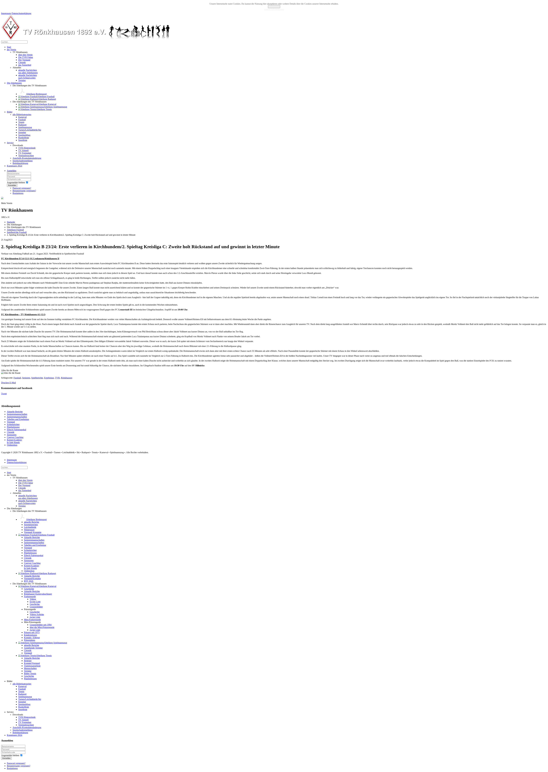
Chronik (22, 62)
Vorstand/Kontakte (32, 578)
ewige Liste (35, 617)
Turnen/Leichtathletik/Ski (29, 130)
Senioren (26, 378)
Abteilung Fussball (15, 230)
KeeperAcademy (14, 441)
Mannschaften (30, 668)
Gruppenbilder (36, 607)
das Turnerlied (24, 65)
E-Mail (13, 382)
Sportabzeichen (31, 524)
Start (9, 47)
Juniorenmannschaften (17, 417)
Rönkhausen (66, 378)
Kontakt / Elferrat (32, 637)
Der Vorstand (24, 60)
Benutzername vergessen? (24, 190)
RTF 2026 (28, 581)
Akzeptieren (274, 7)
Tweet (4, 393)
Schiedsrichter (13, 424)
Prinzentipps (29, 640)
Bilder (9, 112)
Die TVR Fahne (25, 57)
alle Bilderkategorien (22, 114)
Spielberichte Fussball (17, 232)
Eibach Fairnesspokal (16, 429)
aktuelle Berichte (31, 522)
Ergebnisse (49, 378)
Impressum (6, 13)
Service (10, 143)
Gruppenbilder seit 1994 (41, 625)
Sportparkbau (24, 135)
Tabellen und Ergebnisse (18, 419)
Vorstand (11, 422)
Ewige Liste (35, 601)
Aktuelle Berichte (15, 411)
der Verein (11, 49)
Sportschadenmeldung (23, 160)
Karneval (22, 117)
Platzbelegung (13, 427)
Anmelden (11, 170)
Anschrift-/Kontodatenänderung (27, 158)
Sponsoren (11, 435)
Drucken (5, 382)
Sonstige (22, 132)
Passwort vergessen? (22, 188)
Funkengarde (30, 596)
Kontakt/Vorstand (32, 663)
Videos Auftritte (37, 614)
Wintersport (29, 530)
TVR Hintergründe (27, 148)
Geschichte (29, 589)
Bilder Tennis (30, 673)
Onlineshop (12, 445)
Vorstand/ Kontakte (32, 532)
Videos (33, 599)
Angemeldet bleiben (16, 182)
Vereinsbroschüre (26, 155)
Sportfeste (22, 140)
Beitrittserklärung (20, 163)
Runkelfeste (23, 137)
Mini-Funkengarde (32, 619)
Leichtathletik (30, 527)
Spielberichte (37, 378)
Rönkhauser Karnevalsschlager (38, 594)
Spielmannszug (25, 127)
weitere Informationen (274, 9)
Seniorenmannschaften (17, 414)
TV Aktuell (23, 150)
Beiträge (28, 660)
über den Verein (25, 54)
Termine (22, 80)
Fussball (22, 119)
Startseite (11, 222)
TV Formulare (24, 153)
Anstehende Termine (33, 648)
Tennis (21, 122)
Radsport (22, 125)
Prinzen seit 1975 (32, 632)
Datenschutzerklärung (21, 13)
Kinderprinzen (30, 635)
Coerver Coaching (15, 437)
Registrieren (18, 193)
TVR (57, 378)
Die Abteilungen (14, 83)
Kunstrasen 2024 (14, 166)
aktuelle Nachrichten (28, 71)
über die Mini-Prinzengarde (42, 627)
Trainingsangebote (32, 666)
